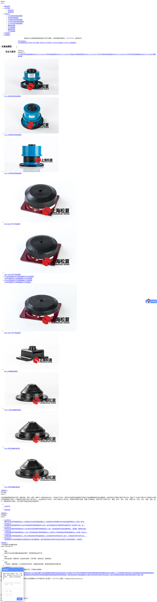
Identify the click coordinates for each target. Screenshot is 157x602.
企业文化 (11, 10)
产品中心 (7, 14)
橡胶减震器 (11, 25)
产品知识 (7, 33)
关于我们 (7, 8)
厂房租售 (69, 575)
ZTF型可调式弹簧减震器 (16, 21)
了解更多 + (4, 490)
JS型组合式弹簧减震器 (15, 19)
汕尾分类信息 (102, 575)
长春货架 (24, 573)
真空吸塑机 (121, 573)
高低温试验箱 (60, 573)
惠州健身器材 (94, 573)
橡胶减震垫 (11, 29)
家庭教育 (56, 575)
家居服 (100, 573)
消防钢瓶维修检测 (148, 573)
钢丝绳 (140, 573)
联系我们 (7, 35)
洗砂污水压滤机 (32, 573)
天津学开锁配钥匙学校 (82, 573)
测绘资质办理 (107, 573)
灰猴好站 (123, 575)
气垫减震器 (11, 27)
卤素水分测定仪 (87, 575)
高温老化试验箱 (77, 575)
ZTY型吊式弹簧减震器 (15, 23)
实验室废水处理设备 (131, 573)
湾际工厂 (114, 573)
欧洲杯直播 (62, 575)
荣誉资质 (11, 12)
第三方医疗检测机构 (113, 575)
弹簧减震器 (35, 575)
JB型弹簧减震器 (13, 18)
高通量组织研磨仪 (50, 573)
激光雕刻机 (27, 575)
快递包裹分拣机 (131, 575)
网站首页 (7, 6)
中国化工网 (139, 575)
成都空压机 (41, 573)
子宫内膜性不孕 (70, 573)
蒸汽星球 (95, 575)
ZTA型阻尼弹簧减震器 (15, 16)
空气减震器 (11, 31)
